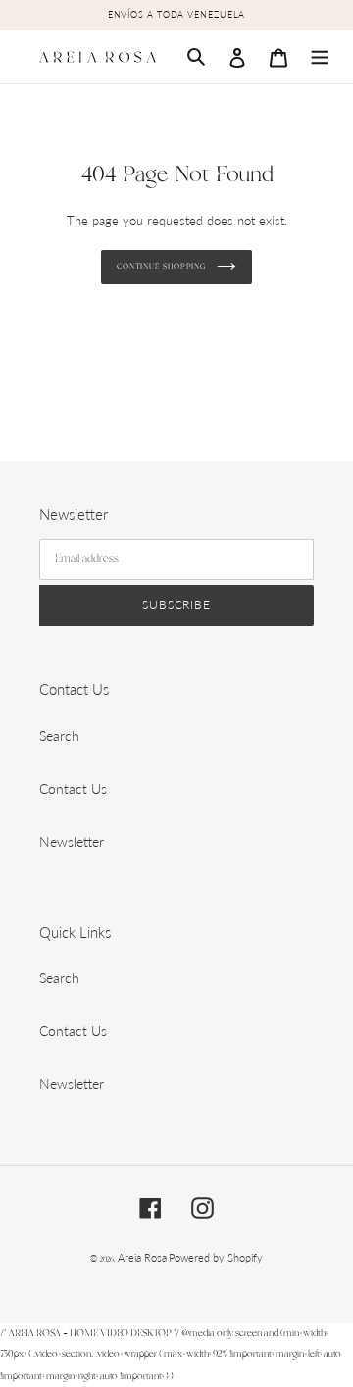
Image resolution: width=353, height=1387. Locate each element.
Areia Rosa (142, 1257)
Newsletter (71, 841)
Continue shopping (162, 266)
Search (59, 735)
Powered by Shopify (216, 1257)
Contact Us (73, 788)
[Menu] (319, 56)
